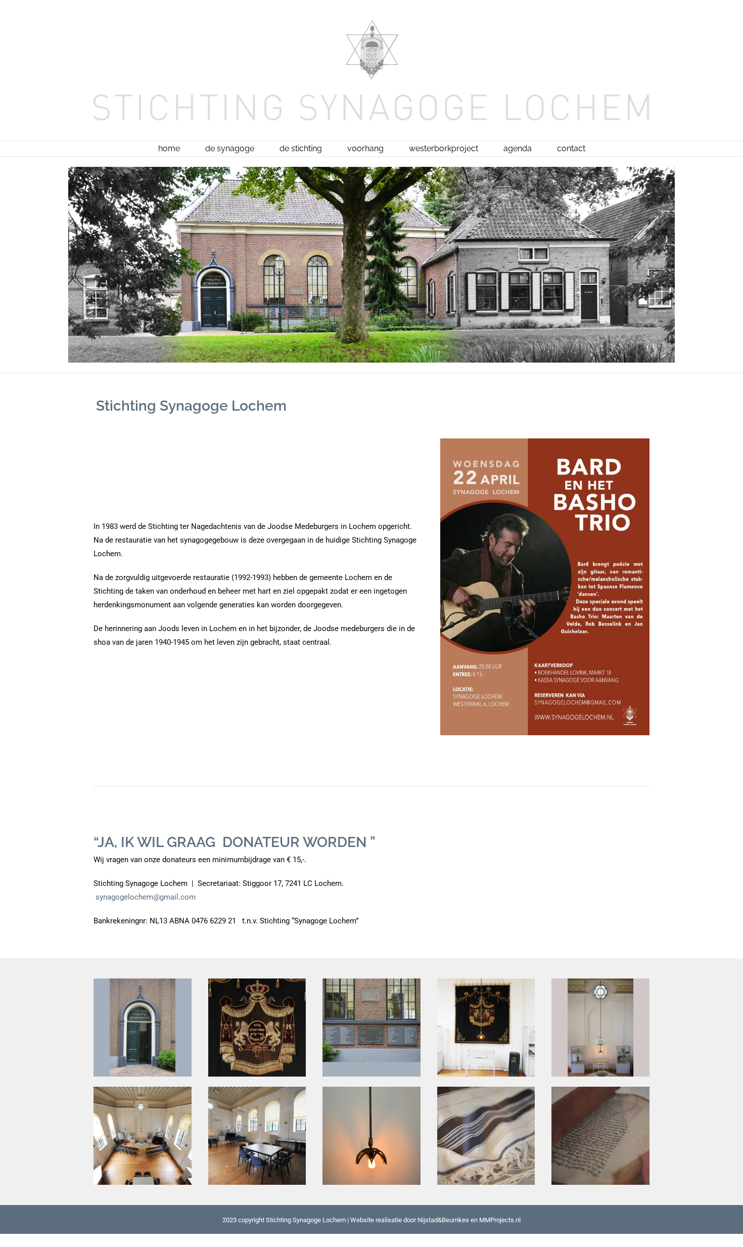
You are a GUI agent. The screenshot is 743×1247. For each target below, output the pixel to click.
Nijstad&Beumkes (443, 1220)
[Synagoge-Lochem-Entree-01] (143, 982)
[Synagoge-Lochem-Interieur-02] (143, 1090)
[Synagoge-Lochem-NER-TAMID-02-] (371, 1090)
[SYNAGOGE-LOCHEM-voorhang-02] (486, 982)
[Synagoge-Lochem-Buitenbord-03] (371, 982)
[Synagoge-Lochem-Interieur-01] (600, 982)
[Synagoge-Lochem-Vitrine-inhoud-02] (486, 1090)
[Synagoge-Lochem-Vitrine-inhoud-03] (600, 1090)
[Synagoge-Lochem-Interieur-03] (257, 1090)
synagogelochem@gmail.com (146, 897)
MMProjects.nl (500, 1220)
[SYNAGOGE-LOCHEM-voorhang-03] (257, 982)
